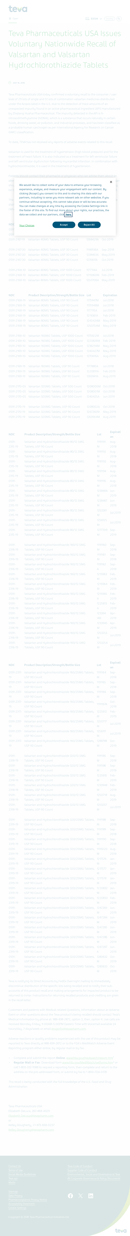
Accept (64, 224)
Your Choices (26, 225)
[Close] (111, 182)
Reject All (89, 224)
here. (68, 214)
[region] (65, 207)
